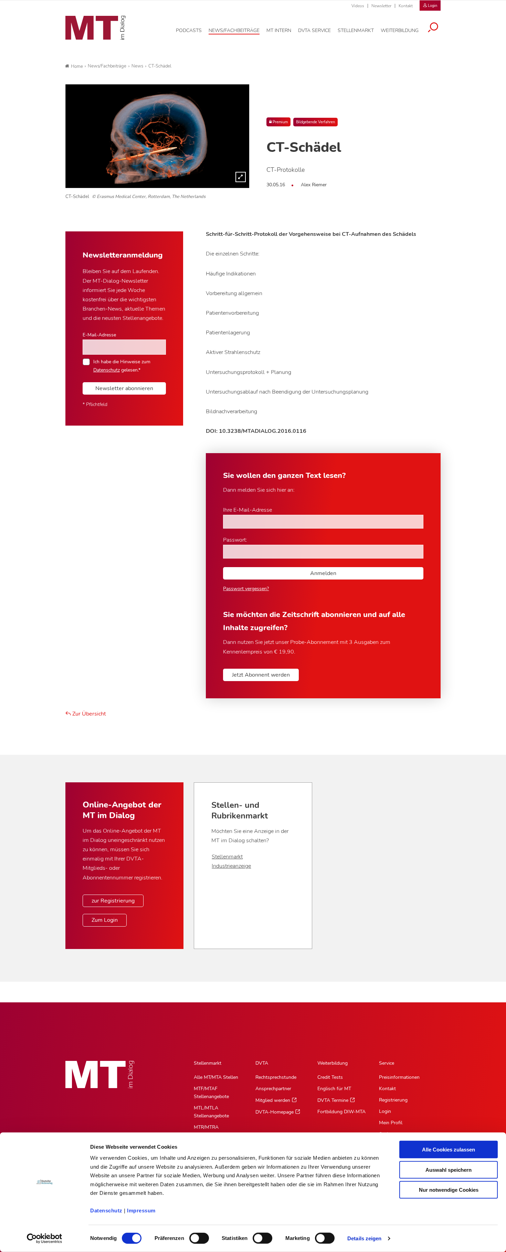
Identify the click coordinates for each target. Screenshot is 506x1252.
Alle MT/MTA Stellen (216, 1077)
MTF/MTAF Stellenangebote (211, 1092)
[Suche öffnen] (433, 28)
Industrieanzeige (231, 866)
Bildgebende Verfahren (315, 122)
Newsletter (381, 6)
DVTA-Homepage (274, 1112)
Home (77, 66)
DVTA (261, 1063)
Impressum (141, 1210)
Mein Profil (390, 1122)
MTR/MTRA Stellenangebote (211, 1131)
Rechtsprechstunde (275, 1077)
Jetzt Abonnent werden (261, 675)
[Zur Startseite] (95, 28)
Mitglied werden (272, 1100)
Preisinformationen (399, 1077)
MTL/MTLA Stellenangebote (211, 1112)
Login (385, 1111)
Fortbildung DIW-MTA (341, 1111)
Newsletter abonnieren (124, 388)
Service (386, 1063)
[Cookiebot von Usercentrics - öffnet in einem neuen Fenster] (44, 1238)
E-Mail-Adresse (99, 334)
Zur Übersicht (88, 714)
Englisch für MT (334, 1088)
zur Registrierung (113, 901)
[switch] (193, 1236)
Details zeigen (364, 1238)
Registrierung (393, 1100)
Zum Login (105, 920)
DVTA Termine (332, 1100)
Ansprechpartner (273, 1088)
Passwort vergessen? (246, 588)
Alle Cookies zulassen (448, 1149)
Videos (357, 6)
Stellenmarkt (227, 856)
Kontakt (406, 6)
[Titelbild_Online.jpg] (157, 136)
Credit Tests (330, 1077)
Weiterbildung (332, 1063)
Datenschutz (106, 1210)
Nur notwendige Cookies (448, 1190)
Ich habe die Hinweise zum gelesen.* (121, 365)
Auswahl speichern (448, 1169)
